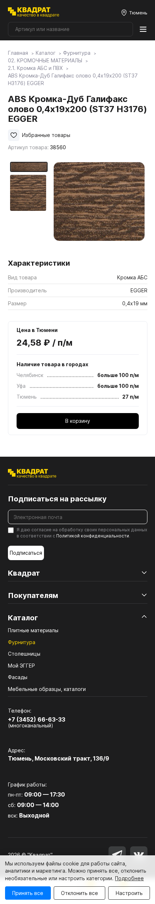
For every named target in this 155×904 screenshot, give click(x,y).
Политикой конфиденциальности (92, 536)
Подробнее (129, 878)
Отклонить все (79, 893)
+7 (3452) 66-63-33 (36, 719)
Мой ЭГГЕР (21, 666)
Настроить (129, 893)
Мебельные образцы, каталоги (47, 689)
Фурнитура (21, 642)
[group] (99, 208)
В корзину (77, 421)
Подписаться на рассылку (57, 499)
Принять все (27, 893)
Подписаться (26, 553)
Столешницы (24, 654)
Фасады (17, 677)
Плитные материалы (33, 630)
